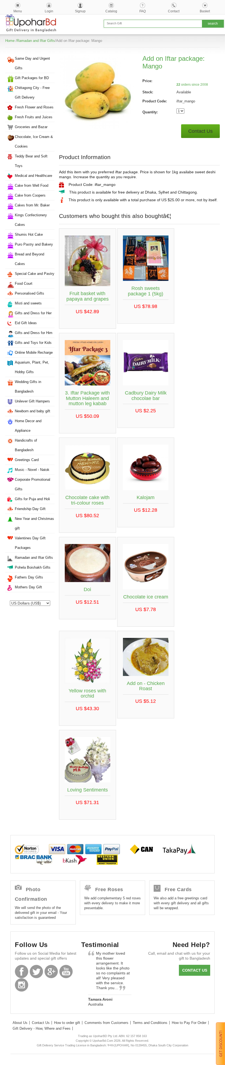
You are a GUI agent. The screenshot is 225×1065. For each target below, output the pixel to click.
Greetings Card (27, 460)
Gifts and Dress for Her (33, 313)
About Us (20, 1023)
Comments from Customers (106, 1023)
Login (49, 11)
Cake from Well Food (31, 185)
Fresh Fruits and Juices (33, 117)
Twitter (36, 971)
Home (10, 41)
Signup (80, 11)
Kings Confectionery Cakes (31, 220)
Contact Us (200, 131)
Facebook (21, 971)
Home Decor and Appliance (28, 426)
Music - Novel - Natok (32, 470)
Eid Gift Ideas (26, 323)
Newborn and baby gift (32, 411)
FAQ (142, 11)
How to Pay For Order (189, 1023)
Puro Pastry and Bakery (34, 244)
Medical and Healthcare (33, 176)
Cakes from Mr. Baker (32, 205)
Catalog (111, 11)
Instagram (21, 985)
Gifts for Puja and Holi (32, 499)
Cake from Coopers (30, 195)
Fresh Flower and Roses (34, 107)
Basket (205, 11)
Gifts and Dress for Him (33, 333)
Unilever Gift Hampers (32, 401)
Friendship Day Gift (30, 509)
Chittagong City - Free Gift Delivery (32, 92)
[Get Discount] (220, 1043)
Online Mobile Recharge (34, 352)
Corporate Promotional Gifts (32, 484)
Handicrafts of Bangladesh (26, 445)
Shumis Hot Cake (29, 234)
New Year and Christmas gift (34, 523)
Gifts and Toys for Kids (33, 343)
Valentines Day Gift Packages (30, 543)
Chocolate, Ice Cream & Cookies (34, 141)
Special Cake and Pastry (34, 274)
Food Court (23, 283)
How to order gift (67, 1023)
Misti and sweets (28, 303)
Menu (17, 11)
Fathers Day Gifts (29, 577)
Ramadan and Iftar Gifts (36, 41)
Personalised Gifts (29, 293)
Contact (173, 11)
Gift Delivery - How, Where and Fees (42, 1028)
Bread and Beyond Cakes (29, 259)
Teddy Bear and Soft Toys (31, 161)
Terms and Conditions (150, 1023)
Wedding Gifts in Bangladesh (28, 386)
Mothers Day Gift (28, 587)
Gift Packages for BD (32, 78)
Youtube (66, 971)
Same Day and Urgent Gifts (32, 63)
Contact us (194, 970)
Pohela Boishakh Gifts (32, 567)
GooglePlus (51, 971)
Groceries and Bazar (31, 127)
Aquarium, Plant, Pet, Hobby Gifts (32, 367)
